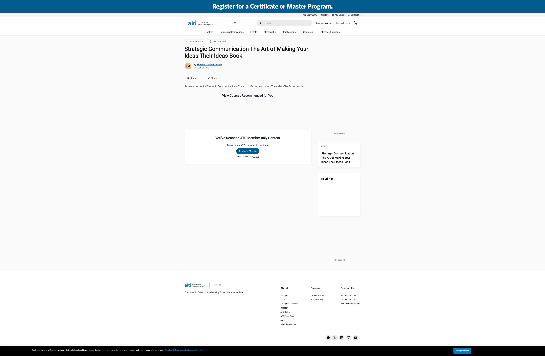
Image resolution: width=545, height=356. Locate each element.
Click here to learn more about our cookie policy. (184, 350)
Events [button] (253, 32)
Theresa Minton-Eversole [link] (209, 64)
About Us (284, 295)
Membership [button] (270, 32)
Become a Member (324, 23)
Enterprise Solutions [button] (330, 32)
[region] (272, 351)
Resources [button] (307, 32)
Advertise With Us (288, 324)
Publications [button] (289, 32)
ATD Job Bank (317, 299)
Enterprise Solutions (289, 304)
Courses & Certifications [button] (232, 32)
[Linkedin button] (342, 338)
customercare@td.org (350, 304)
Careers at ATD (317, 295)
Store (282, 320)
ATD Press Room (287, 316)
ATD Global (285, 312)
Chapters (284, 308)
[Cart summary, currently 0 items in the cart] (356, 23)
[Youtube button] (355, 338)
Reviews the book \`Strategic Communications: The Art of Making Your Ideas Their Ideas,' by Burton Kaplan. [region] (245, 86)
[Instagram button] (348, 338)
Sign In (256, 156)
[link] (310, 15)
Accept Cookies (462, 351)
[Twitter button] (335, 338)
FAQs (282, 299)
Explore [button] (209, 32)
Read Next (327, 178)
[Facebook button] (328, 338)
